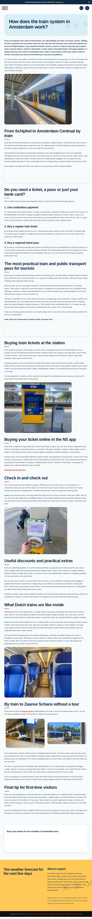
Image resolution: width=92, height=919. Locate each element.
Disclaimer (61, 914)
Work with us (53, 914)
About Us (31, 914)
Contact (37, 914)
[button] (81, 8)
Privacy (80, 914)
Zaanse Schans (28, 711)
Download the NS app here (15, 470)
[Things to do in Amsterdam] (5, 8)
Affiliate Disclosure (71, 914)
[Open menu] (87, 8)
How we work (44, 914)
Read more (59, 2)
